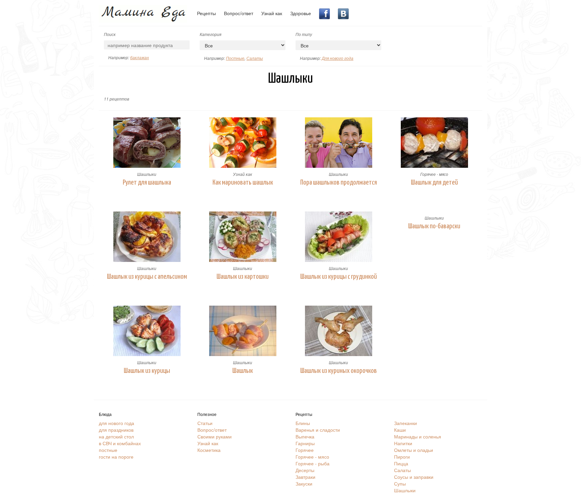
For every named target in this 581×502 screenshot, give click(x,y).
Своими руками (214, 436)
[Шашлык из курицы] (147, 331)
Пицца (401, 463)
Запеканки (405, 423)
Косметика (209, 450)
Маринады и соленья (417, 436)
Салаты (254, 58)
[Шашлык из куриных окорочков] (338, 331)
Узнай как (271, 13)
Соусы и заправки (413, 476)
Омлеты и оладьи (413, 450)
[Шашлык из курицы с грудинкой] (338, 236)
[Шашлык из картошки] (242, 236)
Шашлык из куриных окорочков (338, 371)
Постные (235, 58)
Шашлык (242, 371)
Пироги (402, 456)
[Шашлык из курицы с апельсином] (147, 236)
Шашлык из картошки (243, 276)
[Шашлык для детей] (434, 142)
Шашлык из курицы (147, 371)
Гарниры (305, 443)
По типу (304, 34)
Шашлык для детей (434, 182)
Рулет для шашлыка (147, 182)
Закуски (304, 483)
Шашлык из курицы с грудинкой (338, 276)
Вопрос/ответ (238, 13)
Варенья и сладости (318, 429)
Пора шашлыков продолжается (338, 182)
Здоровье (300, 13)
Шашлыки (146, 174)
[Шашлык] (242, 331)
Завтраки (305, 476)
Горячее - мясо (434, 174)
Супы (400, 483)
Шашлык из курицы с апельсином (147, 276)
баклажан (139, 57)
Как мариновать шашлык (242, 182)
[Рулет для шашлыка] (147, 142)
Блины (303, 423)
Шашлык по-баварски (434, 226)
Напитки (403, 443)
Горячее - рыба (313, 463)
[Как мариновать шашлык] (242, 142)
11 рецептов (116, 99)
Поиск (110, 34)
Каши (400, 429)
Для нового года (337, 58)
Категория (210, 34)
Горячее (305, 450)
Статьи (204, 423)
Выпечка (305, 436)
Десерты (305, 470)
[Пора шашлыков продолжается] (338, 142)
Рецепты (206, 13)
